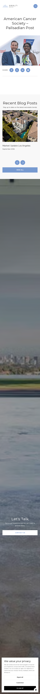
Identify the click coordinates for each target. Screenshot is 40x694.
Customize (20, 682)
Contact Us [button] (20, 533)
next (22, 162)
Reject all (20, 677)
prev (17, 162)
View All (20, 170)
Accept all (20, 688)
